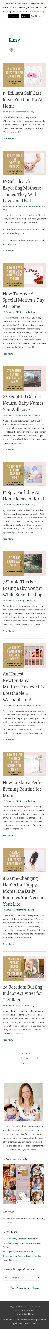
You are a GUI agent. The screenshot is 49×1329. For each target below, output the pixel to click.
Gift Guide (26, 206)
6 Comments (8, 206)
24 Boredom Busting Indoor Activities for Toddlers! (22, 993)
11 (32, 1058)
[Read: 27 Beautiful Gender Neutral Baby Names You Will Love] (24, 378)
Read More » (8, 138)
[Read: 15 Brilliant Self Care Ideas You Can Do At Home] (24, 74)
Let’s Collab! (34, 1306)
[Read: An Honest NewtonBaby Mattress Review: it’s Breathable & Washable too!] (24, 655)
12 (38, 1058)
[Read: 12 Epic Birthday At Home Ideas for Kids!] (24, 474)
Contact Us (21, 1306)
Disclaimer (31, 1310)
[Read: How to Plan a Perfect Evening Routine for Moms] (24, 764)
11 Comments (9, 504)
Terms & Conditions (24, 1313)
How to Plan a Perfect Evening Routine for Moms (24, 789)
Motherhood (22, 111)
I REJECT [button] (25, 16)
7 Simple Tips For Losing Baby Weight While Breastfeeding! (23, 588)
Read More (36, 16)
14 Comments (9, 705)
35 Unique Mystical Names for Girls (18, 1251)
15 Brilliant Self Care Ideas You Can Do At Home (23, 99)
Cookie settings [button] (37, 11)
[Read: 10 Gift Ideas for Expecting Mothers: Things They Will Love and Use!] (24, 163)
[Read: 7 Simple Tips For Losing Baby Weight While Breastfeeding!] (24, 563)
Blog (11, 1306)
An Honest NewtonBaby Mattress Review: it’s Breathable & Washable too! (23, 687)
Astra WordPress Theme (26, 1323)
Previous (24, 1053)
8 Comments (8, 111)
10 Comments (9, 312)
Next (24, 1063)
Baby (18, 206)
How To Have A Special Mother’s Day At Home (24, 300)
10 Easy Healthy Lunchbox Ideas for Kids (21, 1238)
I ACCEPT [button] (13, 16)
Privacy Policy (19, 1310)
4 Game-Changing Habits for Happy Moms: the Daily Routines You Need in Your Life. (24, 891)
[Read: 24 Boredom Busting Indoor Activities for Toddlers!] (24, 968)
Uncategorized (23, 600)
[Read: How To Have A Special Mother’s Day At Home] (24, 275)
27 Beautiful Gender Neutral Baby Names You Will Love (23, 403)
